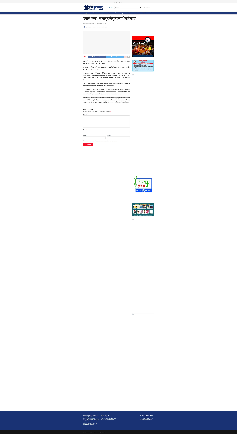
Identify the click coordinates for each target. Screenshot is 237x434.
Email (84, 135)
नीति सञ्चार (89, 27)
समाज (137, 13)
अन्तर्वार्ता (101, 13)
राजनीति (93, 13)
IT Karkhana (103, 432)
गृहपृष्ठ (86, 13)
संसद (109, 13)
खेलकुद (121, 13)
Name (85, 129)
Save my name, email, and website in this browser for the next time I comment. (101, 141)
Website (109, 135)
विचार (144, 13)
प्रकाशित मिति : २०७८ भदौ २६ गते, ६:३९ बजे (100, 27)
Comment (85, 114)
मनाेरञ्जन (130, 13)
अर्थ (115, 13)
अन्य (151, 13)
